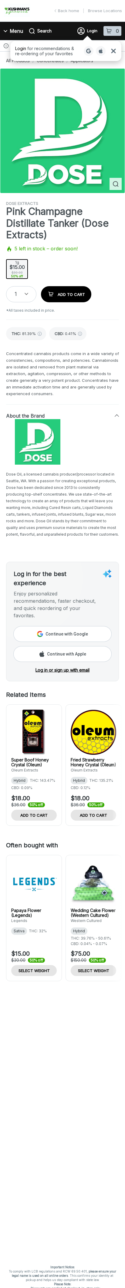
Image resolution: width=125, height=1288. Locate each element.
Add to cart (34, 815)
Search (44, 30)
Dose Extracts (22, 203)
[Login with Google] (88, 51)
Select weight (34, 970)
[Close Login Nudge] (113, 51)
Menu (16, 31)
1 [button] (16, 294)
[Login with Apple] (101, 51)
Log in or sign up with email (62, 670)
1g (17, 269)
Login (92, 30)
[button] (65, 51)
